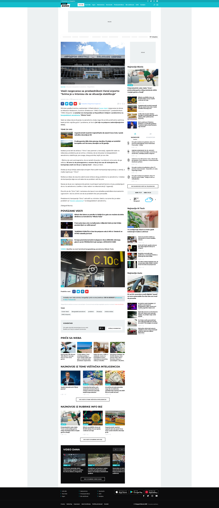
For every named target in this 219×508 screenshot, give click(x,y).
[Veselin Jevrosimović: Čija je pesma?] (70, 378)
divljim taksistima (76, 201)
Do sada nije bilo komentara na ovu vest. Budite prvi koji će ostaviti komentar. (75, 328)
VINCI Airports (66, 314)
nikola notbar (109, 311)
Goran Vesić (103, 108)
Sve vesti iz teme (92, 399)
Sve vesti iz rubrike (92, 439)
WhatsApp (118, 297)
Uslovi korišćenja (119, 304)
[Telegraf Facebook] (148, 1)
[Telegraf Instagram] (154, 1)
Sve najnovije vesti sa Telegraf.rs (143, 186)
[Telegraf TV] (157, 1)
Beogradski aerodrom (78, 311)
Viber (66, 299)
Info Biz (63, 87)
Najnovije (135, 67)
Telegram (72, 299)
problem (91, 311)
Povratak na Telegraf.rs (68, 1)
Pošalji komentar (114, 328)
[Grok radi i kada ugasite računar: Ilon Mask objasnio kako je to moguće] (132, 248)
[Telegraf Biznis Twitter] (151, 1)
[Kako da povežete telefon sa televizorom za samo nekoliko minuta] (132, 239)
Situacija (99, 311)
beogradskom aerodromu (70, 115)
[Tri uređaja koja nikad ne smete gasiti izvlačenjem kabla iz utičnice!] (142, 219)
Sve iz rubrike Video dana (93, 479)
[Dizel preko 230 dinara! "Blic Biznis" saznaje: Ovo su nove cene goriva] (68, 347)
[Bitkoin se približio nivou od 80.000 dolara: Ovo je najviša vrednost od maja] (93, 418)
